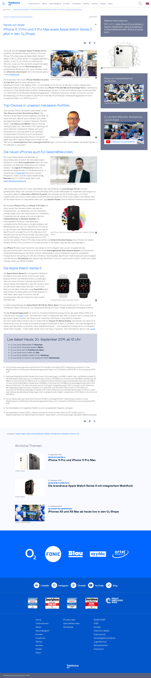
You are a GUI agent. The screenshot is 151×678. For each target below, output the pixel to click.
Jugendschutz (100, 641)
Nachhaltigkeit (55, 3)
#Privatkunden (56, 434)
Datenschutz (100, 634)
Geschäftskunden (71, 623)
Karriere (95, 3)
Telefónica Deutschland (21, 9)
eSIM (21, 315)
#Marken (47, 434)
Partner (86, 3)
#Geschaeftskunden (37, 434)
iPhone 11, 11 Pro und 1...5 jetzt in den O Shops (66, 9)
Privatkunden (69, 619)
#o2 (78, 434)
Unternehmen (34, 3)
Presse (103, 3)
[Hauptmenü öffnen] (3, 3)
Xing (115, 585)
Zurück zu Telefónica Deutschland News (18, 17)
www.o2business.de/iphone (15, 181)
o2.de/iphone (13, 74)
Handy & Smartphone (133, 26)
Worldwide (68, 627)
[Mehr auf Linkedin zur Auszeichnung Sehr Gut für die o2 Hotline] (72, 603)
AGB (96, 623)
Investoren (76, 3)
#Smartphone (65, 434)
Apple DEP (20, 173)
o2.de (92, 329)
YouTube (99, 585)
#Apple (18, 434)
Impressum (99, 649)
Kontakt (97, 627)
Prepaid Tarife (117, 26)
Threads (82, 585)
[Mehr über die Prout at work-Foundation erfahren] (114, 603)
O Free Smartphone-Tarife (115, 29)
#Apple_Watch (26, 434)
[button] (85, 43)
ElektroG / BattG (101, 630)
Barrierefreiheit (101, 645)
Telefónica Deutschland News (40, 9)
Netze (44, 3)
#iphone (73, 434)
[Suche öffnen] (140, 3)
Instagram (63, 585)
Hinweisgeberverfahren (104, 638)
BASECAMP (99, 619)
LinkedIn (45, 585)
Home (38, 619)
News (110, 3)
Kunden (66, 3)
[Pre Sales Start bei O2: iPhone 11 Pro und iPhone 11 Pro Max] (74, 462)
